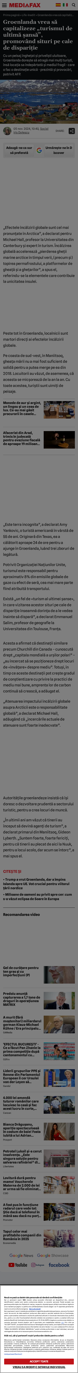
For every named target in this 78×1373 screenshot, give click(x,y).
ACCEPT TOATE (39, 1361)
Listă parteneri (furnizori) (13, 1354)
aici (62, 1322)
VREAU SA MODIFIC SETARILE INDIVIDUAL (39, 1367)
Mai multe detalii (35, 1309)
